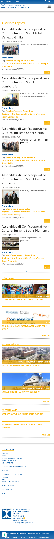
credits (7, 537)
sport (4, 479)
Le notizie (5, 494)
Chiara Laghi (12, 209)
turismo (5, 477)
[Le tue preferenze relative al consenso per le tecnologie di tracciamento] (4, 534)
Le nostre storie (22, 362)
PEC (2, 2)
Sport (47, 322)
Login (17, 2)
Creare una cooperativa (12, 458)
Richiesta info (7, 463)
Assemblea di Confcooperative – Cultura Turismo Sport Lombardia (25, 82)
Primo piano (7, 58)
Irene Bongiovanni (14, 255)
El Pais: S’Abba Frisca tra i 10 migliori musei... (23, 299)
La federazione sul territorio (14, 467)
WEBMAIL (9, 2)
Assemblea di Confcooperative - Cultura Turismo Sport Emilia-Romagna (25, 179)
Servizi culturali (43, 296)
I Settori (5, 471)
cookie (23, 537)
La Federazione (8, 449)
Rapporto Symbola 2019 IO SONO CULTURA (22, 414)
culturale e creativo (10, 482)
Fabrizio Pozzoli (13, 111)
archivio (46, 336)
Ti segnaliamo (7, 490)
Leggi (47, 72)
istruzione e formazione (12, 475)
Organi (5, 453)
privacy (15, 537)
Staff (4, 456)
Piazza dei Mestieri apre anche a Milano (22, 365)
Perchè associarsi (9, 461)
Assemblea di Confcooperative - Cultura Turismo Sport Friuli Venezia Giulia (25, 33)
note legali (32, 537)
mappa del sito (44, 537)
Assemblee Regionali (16, 60)
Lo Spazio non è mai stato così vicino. (21, 392)
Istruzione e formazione (40, 362)
